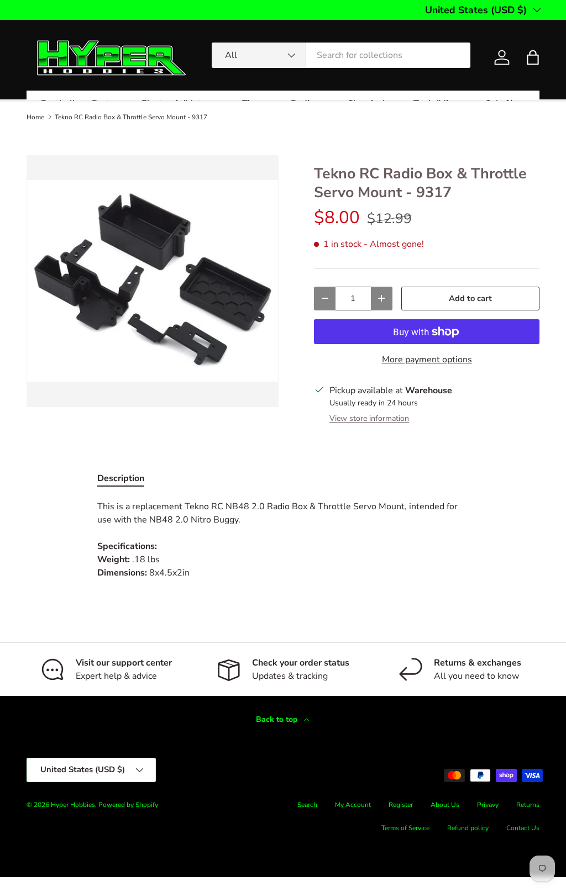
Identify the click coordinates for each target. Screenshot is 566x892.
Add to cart (470, 298)
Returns (527, 804)
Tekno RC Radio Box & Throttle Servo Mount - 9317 (131, 117)
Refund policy (468, 828)
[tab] (120, 478)
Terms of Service (405, 828)
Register (401, 804)
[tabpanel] (283, 539)
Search (307, 804)
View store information (369, 418)
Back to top (278, 719)
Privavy (488, 804)
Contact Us (522, 828)
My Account (353, 804)
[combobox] (341, 55)
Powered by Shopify (128, 804)
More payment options (427, 359)
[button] (533, 57)
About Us (445, 804)
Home (35, 117)
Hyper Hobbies (73, 804)
